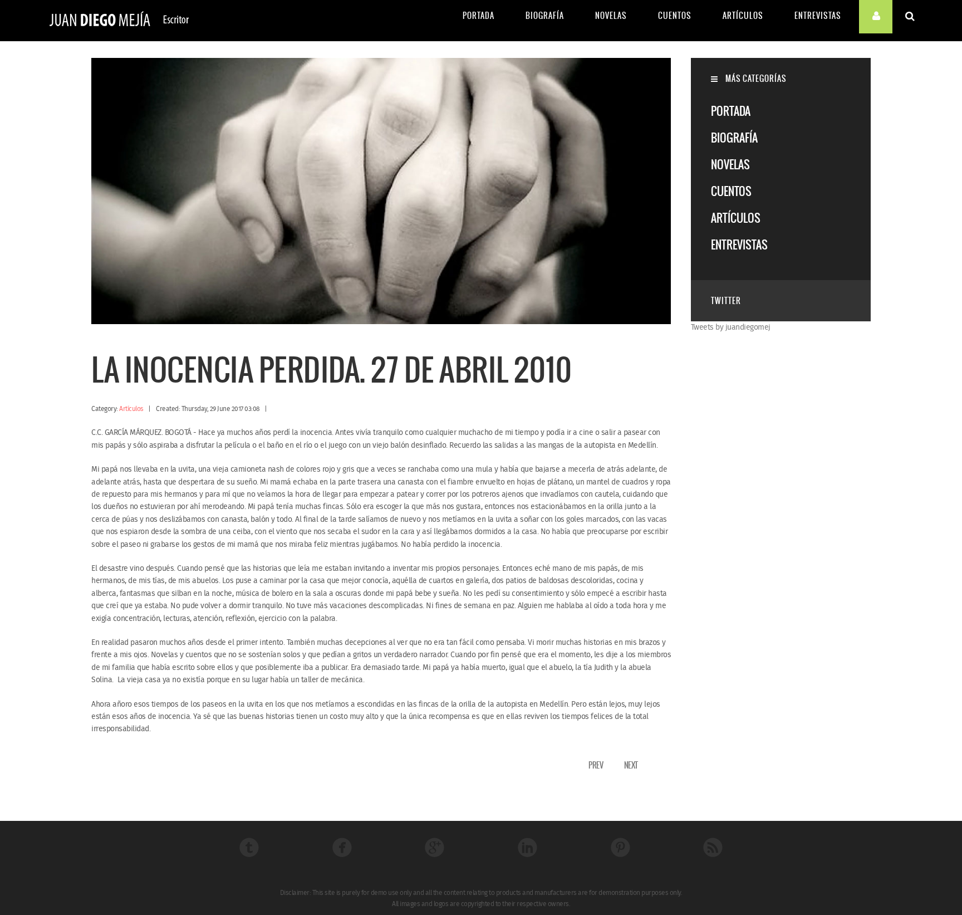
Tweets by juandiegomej (730, 327)
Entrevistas (817, 15)
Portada (478, 15)
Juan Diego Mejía (119, 20)
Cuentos (674, 15)
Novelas (611, 15)
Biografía (545, 15)
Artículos (743, 15)
